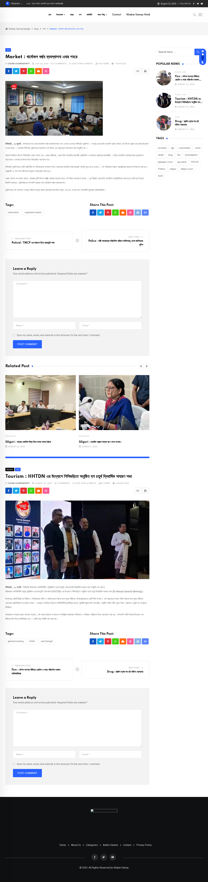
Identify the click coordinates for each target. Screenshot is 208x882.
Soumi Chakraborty (19, 64)
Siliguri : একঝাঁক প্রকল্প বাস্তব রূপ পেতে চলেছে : (100, 442)
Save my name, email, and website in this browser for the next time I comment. (58, 335)
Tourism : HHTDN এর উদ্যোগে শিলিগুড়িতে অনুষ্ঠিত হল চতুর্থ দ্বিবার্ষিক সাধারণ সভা (188, 102)
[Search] (194, 14)
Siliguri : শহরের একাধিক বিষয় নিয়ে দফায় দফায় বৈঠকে (28, 442)
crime (198, 148)
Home (63, 845)
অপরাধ (177, 117)
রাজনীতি (89, 15)
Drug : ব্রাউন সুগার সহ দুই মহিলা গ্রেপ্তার (125, 671)
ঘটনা (14, 436)
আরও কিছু (101, 15)
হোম (49, 15)
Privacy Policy (144, 845)
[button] (141, 366)
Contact (116, 15)
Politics (161, 169)
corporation (13, 212)
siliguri (173, 169)
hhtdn (32, 641)
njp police (182, 162)
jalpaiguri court (165, 162)
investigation (191, 155)
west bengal (47, 641)
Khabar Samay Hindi (138, 15)
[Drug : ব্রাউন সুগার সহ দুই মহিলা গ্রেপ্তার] (163, 122)
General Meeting (16, 641)
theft (160, 176)
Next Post (134, 237)
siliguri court (187, 169)
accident (162, 148)
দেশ (80, 15)
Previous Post (23, 239)
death (161, 155)
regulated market (33, 212)
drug (170, 155)
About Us (76, 845)
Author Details (110, 845)
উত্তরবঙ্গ (59, 15)
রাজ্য (72, 15)
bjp (172, 148)
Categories (92, 845)
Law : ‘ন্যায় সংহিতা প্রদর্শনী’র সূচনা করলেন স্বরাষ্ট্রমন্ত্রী (44, 3)
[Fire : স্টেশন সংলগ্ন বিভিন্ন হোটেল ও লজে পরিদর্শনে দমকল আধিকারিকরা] (163, 78)
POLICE (195, 162)
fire (178, 155)
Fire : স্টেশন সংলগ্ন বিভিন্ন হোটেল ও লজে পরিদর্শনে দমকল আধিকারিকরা (187, 80)
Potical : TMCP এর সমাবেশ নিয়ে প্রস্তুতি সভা (33, 242)
